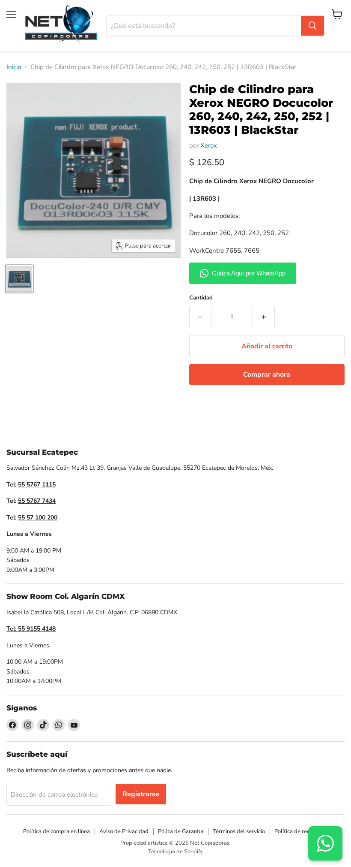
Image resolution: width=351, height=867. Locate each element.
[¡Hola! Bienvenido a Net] (325, 843)
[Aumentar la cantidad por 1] (264, 317)
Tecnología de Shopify (175, 851)
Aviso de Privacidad (124, 831)
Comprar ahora (266, 374)
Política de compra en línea (56, 831)
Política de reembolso (301, 831)
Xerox (208, 145)
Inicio (13, 67)
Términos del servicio (239, 831)
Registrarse (140, 794)
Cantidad (201, 298)
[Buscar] (312, 26)
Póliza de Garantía (180, 831)
